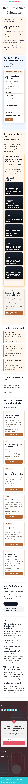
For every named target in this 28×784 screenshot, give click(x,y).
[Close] (27, 778)
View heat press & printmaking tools (10, 609)
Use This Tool (14, 434)
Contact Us (4, 754)
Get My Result (9, 119)
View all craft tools (11, 604)
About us (3, 751)
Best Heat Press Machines (11, 312)
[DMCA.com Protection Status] (12, 772)
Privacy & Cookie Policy (7, 756)
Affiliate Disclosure (6, 759)
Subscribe (14, 743)
